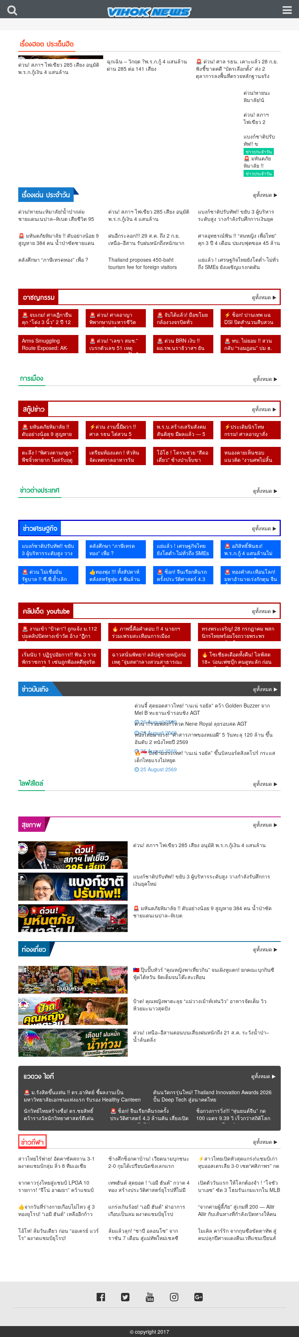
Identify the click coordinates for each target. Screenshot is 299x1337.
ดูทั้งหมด (261, 297)
